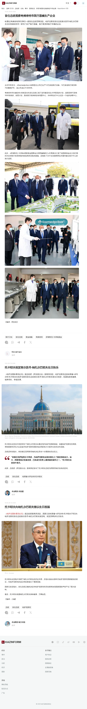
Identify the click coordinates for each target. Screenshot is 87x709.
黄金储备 (29, 337)
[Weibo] (68, 642)
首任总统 (19, 337)
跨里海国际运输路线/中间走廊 (46, 8)
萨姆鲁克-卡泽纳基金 (54, 337)
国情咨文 (32, 8)
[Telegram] (18, 342)
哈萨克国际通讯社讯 (15, 514)
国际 (3, 672)
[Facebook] (24, 342)
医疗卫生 (9, 337)
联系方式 (5, 689)
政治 (3, 659)
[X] (30, 342)
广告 (3, 693)
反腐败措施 (49, 667)
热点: (3, 8)
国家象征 (48, 663)
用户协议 (48, 655)
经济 (3, 667)
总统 (7, 477)
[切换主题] (76, 3)
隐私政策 (48, 659)
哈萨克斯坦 (26, 607)
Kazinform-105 (63, 8)
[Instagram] (6, 342)
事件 (26, 8)
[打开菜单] (83, 3)
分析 (3, 663)
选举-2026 (9, 8)
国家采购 (48, 672)
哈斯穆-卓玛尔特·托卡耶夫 (32, 477)
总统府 (17, 8)
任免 (22, 8)
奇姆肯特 (39, 337)
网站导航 (5, 684)
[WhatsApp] (12, 342)
